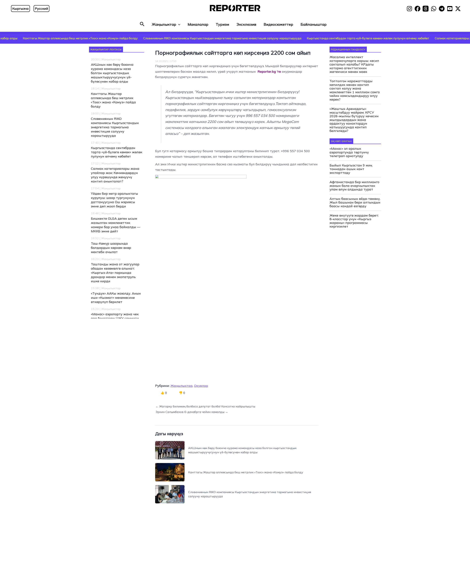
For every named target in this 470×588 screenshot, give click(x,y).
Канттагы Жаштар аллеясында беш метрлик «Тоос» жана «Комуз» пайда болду (113, 100)
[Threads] (426, 9)
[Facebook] (417, 9)
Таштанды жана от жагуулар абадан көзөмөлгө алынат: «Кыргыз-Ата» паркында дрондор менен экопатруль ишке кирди (115, 272)
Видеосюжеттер (278, 24)
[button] (142, 24)
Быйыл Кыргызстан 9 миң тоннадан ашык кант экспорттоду (351, 169)
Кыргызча (20, 8)
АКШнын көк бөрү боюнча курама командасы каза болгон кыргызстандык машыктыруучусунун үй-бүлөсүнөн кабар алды (112, 73)
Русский (41, 8)
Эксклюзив (246, 24)
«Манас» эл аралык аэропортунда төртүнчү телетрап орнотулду (349, 152)
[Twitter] (458, 9)
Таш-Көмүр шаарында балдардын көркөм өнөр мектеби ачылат (111, 247)
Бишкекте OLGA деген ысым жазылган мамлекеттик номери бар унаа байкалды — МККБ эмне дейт (115, 224)
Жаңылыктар (164, 24)
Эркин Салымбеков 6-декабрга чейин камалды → (192, 411)
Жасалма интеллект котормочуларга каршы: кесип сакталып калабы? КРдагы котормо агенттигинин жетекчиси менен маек (354, 64)
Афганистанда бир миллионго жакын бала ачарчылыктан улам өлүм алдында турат (354, 185)
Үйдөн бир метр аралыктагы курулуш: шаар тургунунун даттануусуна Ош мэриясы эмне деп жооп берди (114, 199)
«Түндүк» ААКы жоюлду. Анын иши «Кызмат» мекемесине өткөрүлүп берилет (116, 297)
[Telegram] (442, 9)
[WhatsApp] (434, 9)
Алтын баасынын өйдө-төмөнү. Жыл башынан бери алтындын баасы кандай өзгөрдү (355, 202)
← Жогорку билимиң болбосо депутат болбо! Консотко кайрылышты (205, 406)
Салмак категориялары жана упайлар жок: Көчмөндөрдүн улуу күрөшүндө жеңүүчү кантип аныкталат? (115, 174)
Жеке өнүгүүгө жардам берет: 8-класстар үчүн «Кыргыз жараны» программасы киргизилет (354, 221)
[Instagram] (409, 9)
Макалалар (198, 24)
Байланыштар (314, 24)
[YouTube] (450, 9)
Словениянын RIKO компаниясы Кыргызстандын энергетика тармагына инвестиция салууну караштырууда (195, 38)
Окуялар (201, 386)
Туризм (222, 24)
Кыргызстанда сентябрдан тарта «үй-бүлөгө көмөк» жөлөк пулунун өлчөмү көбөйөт (340, 38)
